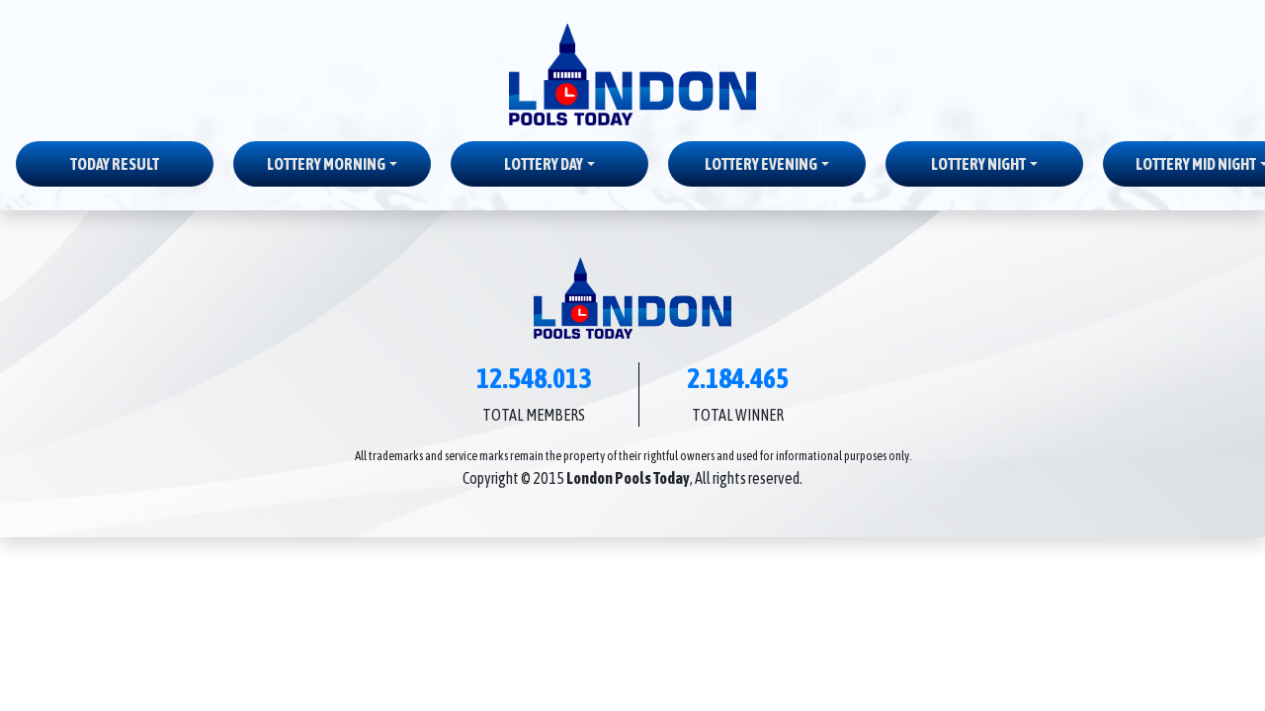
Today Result (114, 164)
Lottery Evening (761, 164)
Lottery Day (543, 164)
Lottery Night (978, 164)
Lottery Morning (326, 164)
